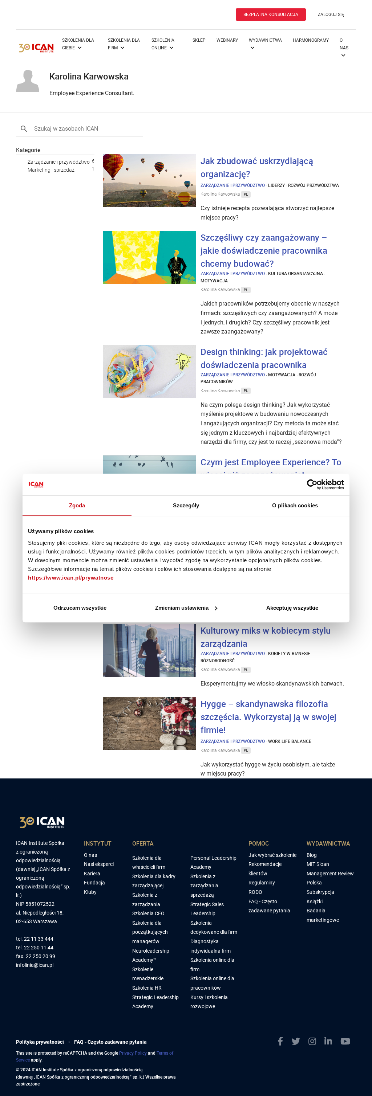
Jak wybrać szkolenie (272, 855)
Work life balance (289, 741)
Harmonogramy (311, 40)
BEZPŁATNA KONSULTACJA (270, 14)
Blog (312, 855)
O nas (344, 44)
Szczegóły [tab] (186, 505)
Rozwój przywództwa (313, 185)
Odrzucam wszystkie (79, 608)
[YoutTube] (348, 1041)
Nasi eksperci (99, 864)
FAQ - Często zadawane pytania (110, 1042)
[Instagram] (315, 1041)
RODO (255, 892)
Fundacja (94, 883)
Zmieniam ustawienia (182, 608)
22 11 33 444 (38, 939)
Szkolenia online (162, 44)
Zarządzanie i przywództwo (59, 162)
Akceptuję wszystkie (292, 608)
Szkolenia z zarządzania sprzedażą (204, 886)
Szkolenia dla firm (124, 44)
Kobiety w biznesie (289, 653)
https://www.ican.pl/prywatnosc (70, 577)
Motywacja (214, 280)
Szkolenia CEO (148, 913)
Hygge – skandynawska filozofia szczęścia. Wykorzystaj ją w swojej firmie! (268, 717)
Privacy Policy (133, 1053)
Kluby (90, 892)
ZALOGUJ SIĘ (331, 14)
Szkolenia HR (147, 988)
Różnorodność (218, 660)
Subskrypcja (320, 892)
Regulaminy (261, 883)
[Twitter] (298, 1041)
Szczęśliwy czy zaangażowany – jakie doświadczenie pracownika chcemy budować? (264, 250)
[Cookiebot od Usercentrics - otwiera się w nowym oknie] (312, 484)
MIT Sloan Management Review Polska (330, 873)
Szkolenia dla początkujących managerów (150, 932)
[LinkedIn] (331, 1041)
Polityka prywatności (40, 1042)
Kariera (92, 873)
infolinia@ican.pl (34, 965)
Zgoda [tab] (77, 505)
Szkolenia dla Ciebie (78, 44)
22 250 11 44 (38, 948)
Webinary (227, 40)
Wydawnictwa (265, 40)
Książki (315, 901)
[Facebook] (283, 1041)
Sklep (199, 40)
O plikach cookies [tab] (295, 505)
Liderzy (276, 185)
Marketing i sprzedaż (51, 170)
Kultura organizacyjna (295, 273)
